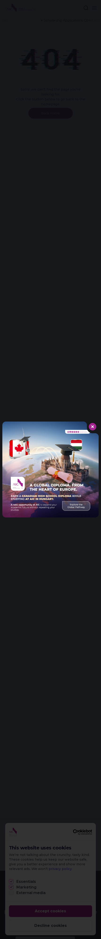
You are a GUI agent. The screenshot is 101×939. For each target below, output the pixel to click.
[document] (50, 469)
